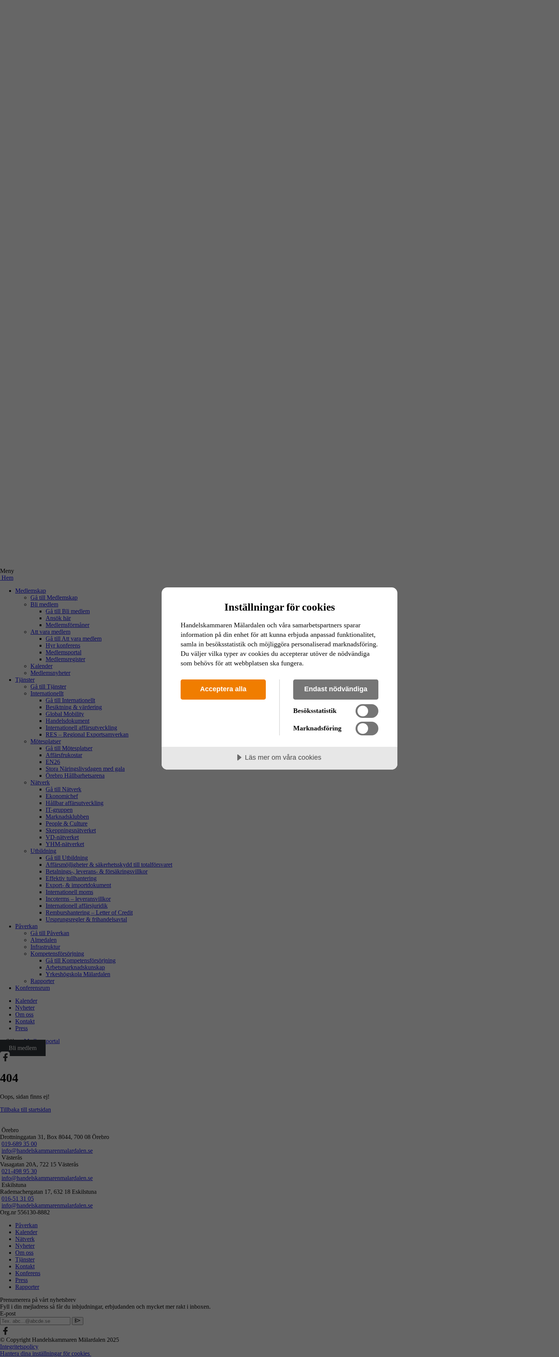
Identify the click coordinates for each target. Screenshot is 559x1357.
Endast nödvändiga (335, 689)
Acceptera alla (223, 689)
